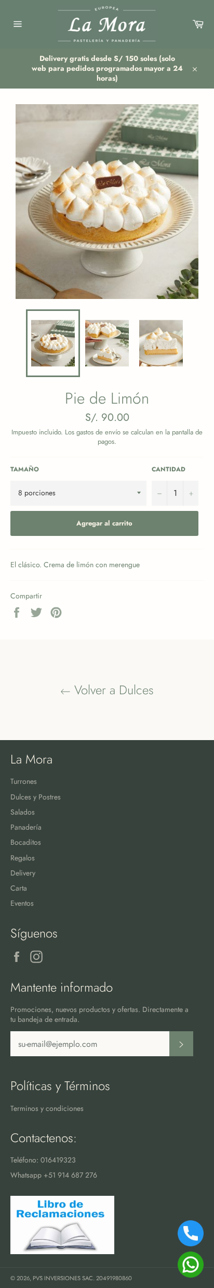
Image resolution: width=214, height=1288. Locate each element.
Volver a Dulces (112, 689)
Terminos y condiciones (47, 1108)
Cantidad (168, 469)
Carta (18, 888)
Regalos (22, 858)
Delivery (22, 873)
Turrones (23, 781)
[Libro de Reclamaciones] (62, 1251)
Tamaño (24, 469)
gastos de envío (98, 432)
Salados (22, 812)
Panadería (26, 827)
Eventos (22, 903)
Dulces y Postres (35, 797)
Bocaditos (25, 842)
